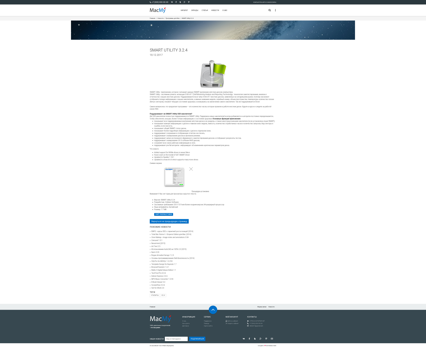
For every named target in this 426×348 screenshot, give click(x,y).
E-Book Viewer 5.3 (158, 282)
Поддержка (207, 321)
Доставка (185, 326)
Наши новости (157, 339)
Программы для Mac (173, 18)
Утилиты (155, 295)
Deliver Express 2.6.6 (159, 276)
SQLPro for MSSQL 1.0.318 (161, 261)
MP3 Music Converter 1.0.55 (162, 279)
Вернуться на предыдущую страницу (169, 221)
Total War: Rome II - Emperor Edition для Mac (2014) (171, 234)
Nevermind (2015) (158, 243)
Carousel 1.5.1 (156, 240)
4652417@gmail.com (256, 326)
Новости (161, 18)
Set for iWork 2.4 (157, 288)
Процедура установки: (200, 191)
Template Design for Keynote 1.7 (163, 264)
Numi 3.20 (155, 252)
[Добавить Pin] (189, 2)
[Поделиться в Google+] (184, 2)
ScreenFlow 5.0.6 (158, 285)
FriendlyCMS (272, 345)
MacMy (156, 345)
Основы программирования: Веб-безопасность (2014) (172, 258)
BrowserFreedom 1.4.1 (160, 267)
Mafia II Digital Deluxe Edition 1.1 (163, 270)
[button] (191, 169)
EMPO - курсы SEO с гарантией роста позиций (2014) (172, 231)
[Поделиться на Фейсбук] (176, 2)
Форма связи (261, 307)
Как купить (186, 323)
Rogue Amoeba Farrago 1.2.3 (162, 255)
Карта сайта (208, 326)
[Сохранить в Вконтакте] (172, 2)
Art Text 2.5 (155, 246)
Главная (152, 18)
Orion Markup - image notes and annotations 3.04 (170, 237)
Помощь (206, 323)
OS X (163, 295)
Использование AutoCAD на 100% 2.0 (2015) (168, 249)
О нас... (184, 321)
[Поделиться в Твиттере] (180, 2)
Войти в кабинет (232, 321)
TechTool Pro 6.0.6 (158, 273)
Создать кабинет (233, 323)
